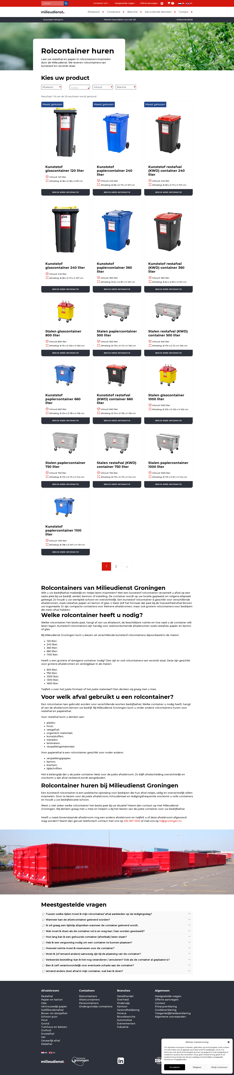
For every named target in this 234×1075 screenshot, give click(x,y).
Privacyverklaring (166, 1006)
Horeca (121, 1013)
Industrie (123, 1026)
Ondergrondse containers (95, 1006)
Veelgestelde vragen (125, 3)
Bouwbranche (126, 1016)
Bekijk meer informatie (65, 192)
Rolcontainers (88, 996)
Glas (43, 1003)
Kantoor (122, 1006)
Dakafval (46, 1044)
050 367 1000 (132, 821)
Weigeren (197, 1067)
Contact (160, 1003)
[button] (228, 1042)
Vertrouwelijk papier (54, 1006)
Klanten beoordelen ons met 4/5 (119, 19)
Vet (43, 1037)
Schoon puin (49, 1016)
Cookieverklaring (165, 1009)
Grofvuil (46, 1030)
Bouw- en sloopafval (54, 1013)
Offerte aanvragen (149, 3)
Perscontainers (88, 1003)
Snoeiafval (47, 1033)
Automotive (124, 1020)
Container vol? (100, 3)
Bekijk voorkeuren (219, 1067)
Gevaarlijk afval (50, 1040)
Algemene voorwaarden (170, 1016)
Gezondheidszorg (128, 1009)
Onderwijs (123, 1003)
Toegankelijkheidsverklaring (173, 1013)
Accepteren (175, 1067)
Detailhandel (125, 996)
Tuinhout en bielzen (54, 1026)
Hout (44, 1020)
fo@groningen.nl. (170, 821)
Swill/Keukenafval (52, 1009)
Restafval (47, 996)
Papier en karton (52, 999)
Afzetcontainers (89, 999)
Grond (45, 1023)
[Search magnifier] (66, 3)
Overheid (123, 999)
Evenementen (126, 1023)
